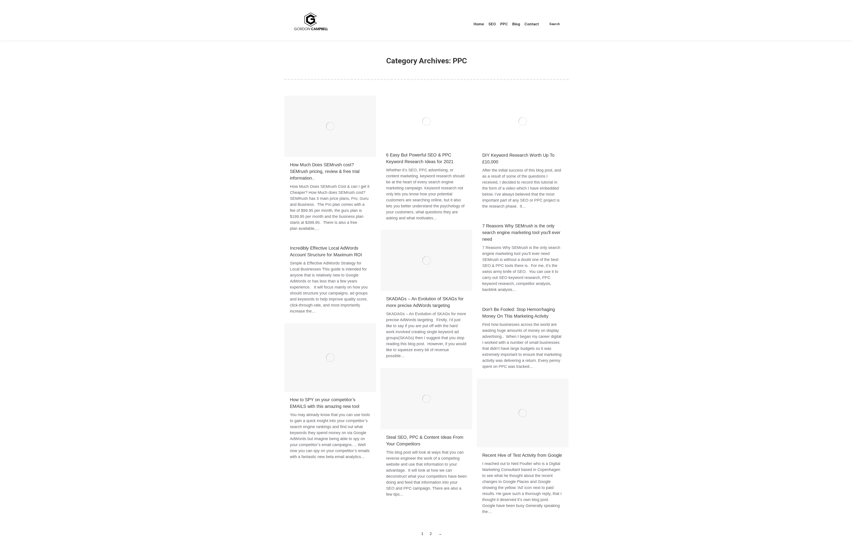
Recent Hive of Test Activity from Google (522, 455)
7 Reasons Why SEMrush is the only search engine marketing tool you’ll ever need (521, 232)
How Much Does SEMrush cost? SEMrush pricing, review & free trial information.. (324, 171)
